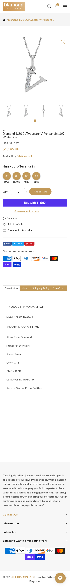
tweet (19, 243)
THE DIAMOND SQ (23, 576)
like (8, 243)
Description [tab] (11, 288)
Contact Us (10, 514)
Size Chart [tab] (59, 288)
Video (25, 288)
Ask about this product (20, 229)
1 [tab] (35, 120)
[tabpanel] (9, 112)
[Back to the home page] (4, 20)
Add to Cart (40, 191)
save (31, 243)
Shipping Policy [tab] (40, 288)
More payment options (26, 211)
